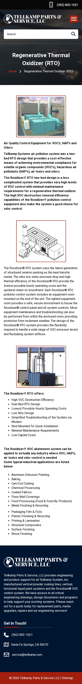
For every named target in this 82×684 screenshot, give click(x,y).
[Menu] (73, 19)
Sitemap (67, 678)
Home (13, 71)
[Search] (73, 34)
